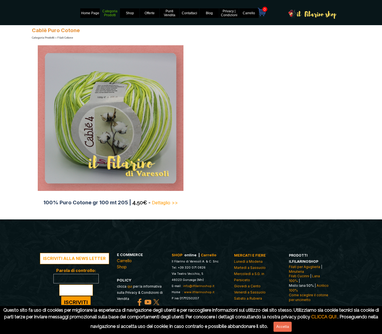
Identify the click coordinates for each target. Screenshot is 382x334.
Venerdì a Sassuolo (250, 292)
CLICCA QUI (323, 316)
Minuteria (296, 271)
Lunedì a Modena (248, 261)
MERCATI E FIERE (250, 255)
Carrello (249, 13)
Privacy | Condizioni (229, 13)
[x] (156, 302)
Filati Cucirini (299, 276)
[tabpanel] (110, 202)
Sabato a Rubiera (248, 298)
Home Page (90, 13)
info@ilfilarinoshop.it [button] (198, 286)
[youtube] (148, 302)
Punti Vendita (169, 13)
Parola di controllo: (76, 270)
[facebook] (139, 302)
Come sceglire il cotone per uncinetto (308, 297)
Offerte (150, 13)
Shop (130, 13)
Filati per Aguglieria (304, 267)
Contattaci (189, 13)
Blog (209, 13)
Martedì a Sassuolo (250, 268)
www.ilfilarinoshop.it (199, 292)
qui (129, 286)
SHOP (177, 255)
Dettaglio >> (165, 202)
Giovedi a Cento (247, 286)
